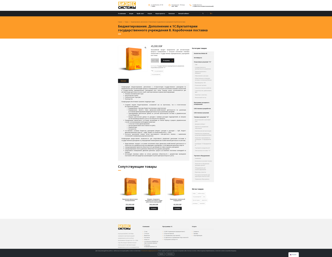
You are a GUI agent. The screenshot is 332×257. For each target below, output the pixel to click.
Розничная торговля (200, 85)
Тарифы (195, 233)
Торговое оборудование (202, 155)
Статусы (146, 233)
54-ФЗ (194, 193)
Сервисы (196, 231)
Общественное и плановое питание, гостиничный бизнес (203, 79)
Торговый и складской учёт (202, 148)
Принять (161, 254)
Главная (120, 22)
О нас (145, 231)
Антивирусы (198, 57)
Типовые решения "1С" (201, 117)
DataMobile (198, 158)
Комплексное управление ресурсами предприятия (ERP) (203, 134)
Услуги (150, 13)
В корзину (166, 60)
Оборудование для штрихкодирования (200, 168)
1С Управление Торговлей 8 (172, 235)
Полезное (172, 13)
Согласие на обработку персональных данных (151, 242)
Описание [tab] (123, 81)
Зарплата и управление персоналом (201, 127)
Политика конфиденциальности (150, 245)
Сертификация (197, 235)
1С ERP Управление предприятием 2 (174, 231)
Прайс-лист (140, 13)
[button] (145, 47)
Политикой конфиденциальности (149, 250)
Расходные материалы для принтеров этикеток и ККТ (202, 175)
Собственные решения (201, 113)
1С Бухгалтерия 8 (169, 233)
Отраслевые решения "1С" (158, 67)
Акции (131, 13)
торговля (202, 203)
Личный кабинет (183, 13)
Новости (146, 239)
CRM (196, 64)
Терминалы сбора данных (202, 179)
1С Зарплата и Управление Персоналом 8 (176, 237)
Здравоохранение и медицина (200, 72)
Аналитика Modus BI (200, 53)
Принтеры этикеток (200, 172)
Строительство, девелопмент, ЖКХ (203, 91)
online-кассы (201, 193)
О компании (122, 13)
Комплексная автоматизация (203, 131)
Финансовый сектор (200, 97)
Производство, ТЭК (200, 82)
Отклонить (170, 254)
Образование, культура (201, 76)
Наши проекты (160, 13)
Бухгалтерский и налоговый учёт (202, 120)
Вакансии (147, 235)
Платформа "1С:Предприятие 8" (203, 144)
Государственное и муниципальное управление (170, 66)
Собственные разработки (202, 108)
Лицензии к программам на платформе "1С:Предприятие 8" (203, 139)
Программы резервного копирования (201, 103)
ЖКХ (204, 196)
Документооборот (200, 124)
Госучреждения (158, 71)
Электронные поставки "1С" (203, 150)
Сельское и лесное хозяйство (203, 88)
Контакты (147, 237)
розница (195, 203)
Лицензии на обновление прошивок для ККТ (202, 164)
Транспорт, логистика (201, 95)
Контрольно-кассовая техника (203, 161)
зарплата (204, 200)
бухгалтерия (196, 200)
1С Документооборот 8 (170, 239)
